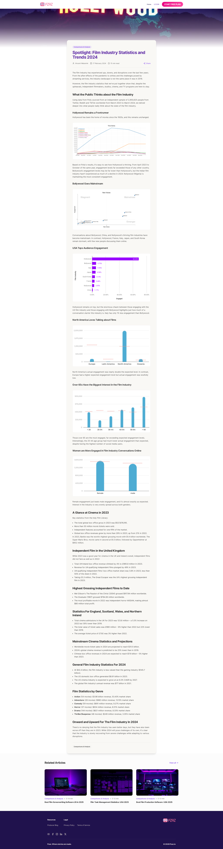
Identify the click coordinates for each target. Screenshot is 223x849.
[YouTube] (48, 834)
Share (148, 63)
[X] (65, 834)
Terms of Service (83, 825)
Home (149, 4)
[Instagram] (57, 834)
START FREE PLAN (172, 4)
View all (172, 763)
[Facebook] (52, 834)
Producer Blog (52, 825)
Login (156, 4)
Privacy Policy (69, 825)
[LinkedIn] (61, 834)
